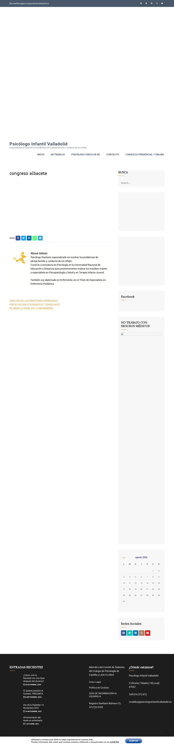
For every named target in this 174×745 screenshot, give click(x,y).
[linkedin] (151, 3)
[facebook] (141, 3)
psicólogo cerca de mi (85, 154)
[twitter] (146, 3)
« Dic (123, 558)
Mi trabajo (58, 154)
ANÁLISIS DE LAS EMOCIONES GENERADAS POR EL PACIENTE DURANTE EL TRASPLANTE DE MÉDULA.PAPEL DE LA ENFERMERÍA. (35, 304)
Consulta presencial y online (145, 154)
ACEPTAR (133, 741)
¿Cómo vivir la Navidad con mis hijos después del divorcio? (34, 678)
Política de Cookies (99, 687)
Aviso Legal (95, 682)
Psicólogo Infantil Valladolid (39, 144)
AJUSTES (114, 742)
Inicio (40, 154)
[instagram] (157, 3)
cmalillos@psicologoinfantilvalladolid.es (30, 3)
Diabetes (120, 667)
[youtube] (162, 3)
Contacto (112, 154)
